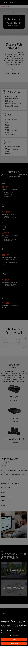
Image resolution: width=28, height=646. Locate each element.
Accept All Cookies (14, 643)
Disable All (14, 639)
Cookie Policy (9, 630)
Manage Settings (14, 635)
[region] (14, 630)
